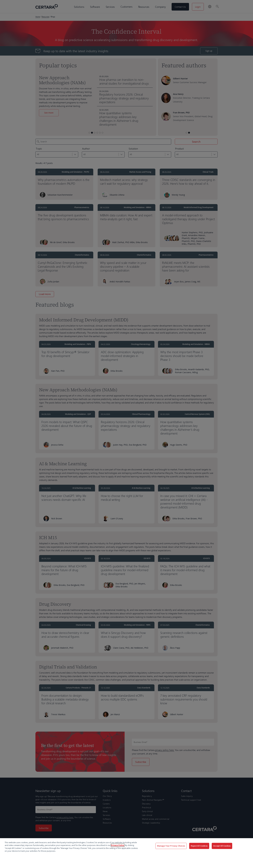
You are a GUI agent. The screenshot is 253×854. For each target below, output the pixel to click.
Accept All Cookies (222, 845)
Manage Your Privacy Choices (171, 845)
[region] (126, 846)
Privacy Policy (117, 845)
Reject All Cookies (199, 845)
